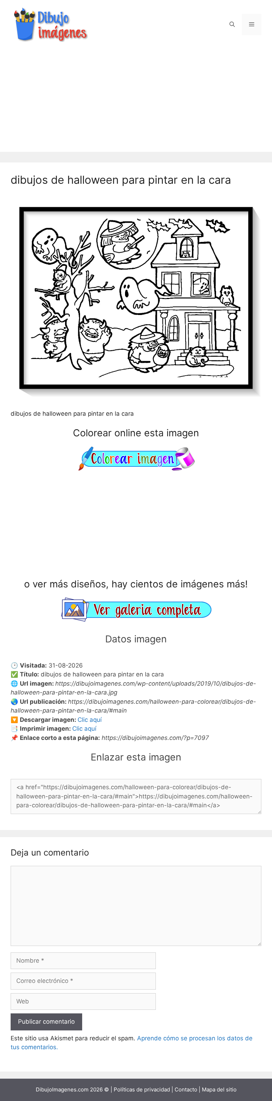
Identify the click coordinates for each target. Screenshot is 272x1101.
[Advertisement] (136, 102)
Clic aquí (90, 719)
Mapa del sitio (219, 1089)
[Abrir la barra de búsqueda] (232, 24)
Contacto (186, 1089)
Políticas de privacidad (142, 1089)
